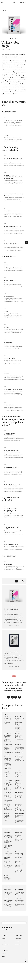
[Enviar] (25, 923)
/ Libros (4, 10)
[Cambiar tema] (25, 2)
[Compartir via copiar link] (19, 697)
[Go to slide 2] (12, 38)
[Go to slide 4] (15, 38)
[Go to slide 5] (17, 38)
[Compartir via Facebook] (8, 697)
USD (20, 581)
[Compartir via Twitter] (12, 697)
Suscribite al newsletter (9, 920)
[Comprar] (26, 242)
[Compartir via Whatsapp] (15, 697)
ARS (16, 581)
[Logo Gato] (14, 2)
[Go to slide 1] (10, 38)
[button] (2, 927)
